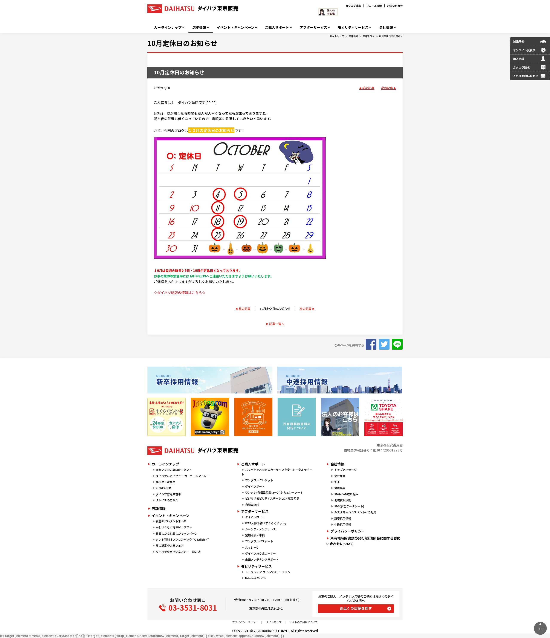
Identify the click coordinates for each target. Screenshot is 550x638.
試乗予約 (518, 41)
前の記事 (368, 88)
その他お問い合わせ (525, 76)
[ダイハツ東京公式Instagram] (210, 417)
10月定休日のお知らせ (391, 36)
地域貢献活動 (342, 500)
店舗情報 (199, 27)
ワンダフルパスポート (259, 541)
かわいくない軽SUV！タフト (174, 470)
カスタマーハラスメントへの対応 (355, 512)
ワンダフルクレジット (259, 480)
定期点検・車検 (255, 535)
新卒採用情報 (342, 518)
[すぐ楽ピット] (166, 417)
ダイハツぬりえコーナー (260, 553)
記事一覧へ (276, 323)
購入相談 (518, 59)
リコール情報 (374, 6)
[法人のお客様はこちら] (340, 417)
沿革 (337, 482)
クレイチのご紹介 (167, 500)
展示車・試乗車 (165, 482)
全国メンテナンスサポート (262, 559)
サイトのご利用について (303, 622)
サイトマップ (273, 622)
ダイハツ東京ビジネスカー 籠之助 (178, 552)
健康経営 (339, 488)
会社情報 (386, 27)
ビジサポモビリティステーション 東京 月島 (272, 498)
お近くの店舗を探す (356, 608)
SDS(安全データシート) (349, 506)
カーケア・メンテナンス (260, 529)
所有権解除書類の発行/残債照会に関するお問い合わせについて (363, 540)
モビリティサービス (353, 27)
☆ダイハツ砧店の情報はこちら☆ (179, 292)
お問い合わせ (395, 6)
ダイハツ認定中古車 (168, 494)
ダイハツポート (255, 486)
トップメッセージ (345, 470)
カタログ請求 (353, 6)
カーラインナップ (168, 27)
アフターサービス (313, 27)
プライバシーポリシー (347, 531)
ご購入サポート (277, 27)
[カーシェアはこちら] (383, 417)
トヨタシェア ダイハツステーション (267, 572)
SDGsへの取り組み (346, 494)
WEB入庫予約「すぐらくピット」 (266, 523)
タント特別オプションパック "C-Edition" (182, 539)
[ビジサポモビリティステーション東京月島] (253, 417)
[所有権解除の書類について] (297, 417)
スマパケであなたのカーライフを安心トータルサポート (276, 472)
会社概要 (339, 476)
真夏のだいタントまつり (171, 521)
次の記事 (387, 88)
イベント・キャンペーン (235, 27)
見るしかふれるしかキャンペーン (176, 533)
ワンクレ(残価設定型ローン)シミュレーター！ (274, 492)
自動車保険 (252, 505)
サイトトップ (337, 36)
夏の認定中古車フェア (170, 545)
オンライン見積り (524, 50)
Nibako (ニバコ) (255, 578)
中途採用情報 (342, 524)
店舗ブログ (368, 36)
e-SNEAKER (163, 488)
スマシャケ (252, 547)
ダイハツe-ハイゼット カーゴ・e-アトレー (182, 476)
